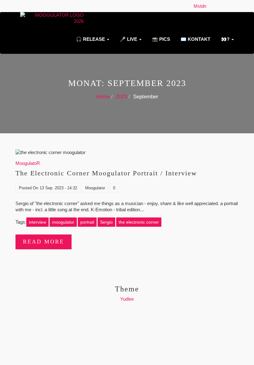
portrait (87, 222)
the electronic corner (139, 222)
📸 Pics (160, 39)
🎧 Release (90, 39)
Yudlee (127, 299)
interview (37, 222)
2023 (121, 97)
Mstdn (201, 6)
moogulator (63, 222)
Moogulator (95, 188)
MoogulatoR (27, 163)
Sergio (106, 222)
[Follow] (210, 6)
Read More (43, 241)
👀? (225, 39)
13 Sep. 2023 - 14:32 (58, 188)
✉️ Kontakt (194, 39)
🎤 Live (128, 39)
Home (103, 97)
